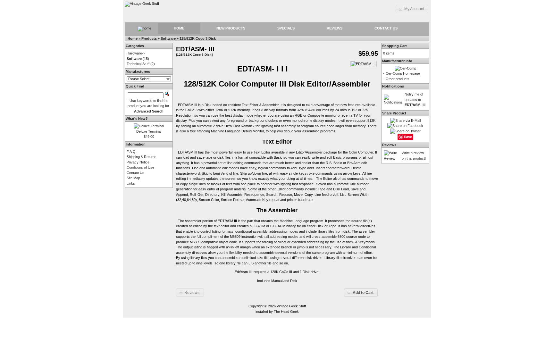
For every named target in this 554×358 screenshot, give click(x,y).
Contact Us (386, 28)
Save (408, 136)
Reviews (334, 28)
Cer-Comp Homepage (403, 73)
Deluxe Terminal (148, 131)
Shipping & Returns (141, 157)
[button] (412, 9)
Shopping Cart (394, 46)
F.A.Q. (132, 152)
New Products (230, 28)
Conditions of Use (140, 167)
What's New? (137, 119)
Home (179, 28)
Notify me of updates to (415, 99)
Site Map (133, 178)
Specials (286, 28)
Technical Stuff (138, 64)
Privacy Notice (138, 162)
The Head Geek (286, 311)
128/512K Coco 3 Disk (198, 38)
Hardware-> (136, 53)
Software (168, 38)
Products (149, 38)
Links (131, 183)
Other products (397, 79)
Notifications (393, 86)
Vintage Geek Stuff (291, 306)
